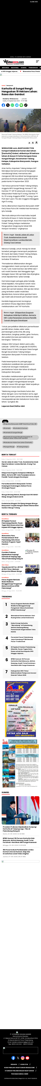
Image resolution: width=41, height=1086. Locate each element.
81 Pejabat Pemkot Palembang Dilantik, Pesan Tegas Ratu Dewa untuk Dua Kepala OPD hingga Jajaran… (13, 524)
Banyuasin (10, 85)
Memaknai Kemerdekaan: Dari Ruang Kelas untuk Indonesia (23, 617)
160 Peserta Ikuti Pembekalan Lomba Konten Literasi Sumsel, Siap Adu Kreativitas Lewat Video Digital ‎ (18, 852)
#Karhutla (6, 428)
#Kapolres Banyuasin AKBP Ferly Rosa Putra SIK (20, 424)
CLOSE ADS (34, 1)
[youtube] (27, 1059)
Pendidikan (33, 68)
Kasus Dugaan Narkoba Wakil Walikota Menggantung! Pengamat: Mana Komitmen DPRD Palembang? (12, 584)
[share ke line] (22, 106)
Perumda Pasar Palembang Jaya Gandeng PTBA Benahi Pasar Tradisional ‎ (22, 639)
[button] (29, 143)
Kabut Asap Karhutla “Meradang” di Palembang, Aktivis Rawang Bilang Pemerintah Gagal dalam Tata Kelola (23, 627)
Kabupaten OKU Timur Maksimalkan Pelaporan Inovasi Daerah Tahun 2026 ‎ (23, 673)
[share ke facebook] (4, 106)
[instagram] (23, 1059)
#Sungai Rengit (8, 447)
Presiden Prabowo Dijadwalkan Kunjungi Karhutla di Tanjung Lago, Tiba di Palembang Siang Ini (12, 555)
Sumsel (24, 68)
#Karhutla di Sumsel (20, 428)
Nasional (15, 68)
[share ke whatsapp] (13, 106)
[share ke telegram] (17, 106)
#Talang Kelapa (23, 447)
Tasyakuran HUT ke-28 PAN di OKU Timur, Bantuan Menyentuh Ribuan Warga (12, 569)
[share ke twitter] (8, 106)
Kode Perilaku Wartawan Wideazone (19, 1068)
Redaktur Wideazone (10, 99)
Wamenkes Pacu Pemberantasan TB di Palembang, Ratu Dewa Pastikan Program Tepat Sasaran (11, 540)
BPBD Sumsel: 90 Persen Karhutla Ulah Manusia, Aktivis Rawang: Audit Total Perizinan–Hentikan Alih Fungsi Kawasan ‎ (23, 662)
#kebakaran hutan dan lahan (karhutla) (17, 442)
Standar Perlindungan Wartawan (19, 1071)
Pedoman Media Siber (19, 1074)
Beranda (5, 68)
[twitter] (18, 1059)
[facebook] (13, 1059)
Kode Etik (24, 1064)
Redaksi (14, 1064)
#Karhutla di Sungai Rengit (12, 432)
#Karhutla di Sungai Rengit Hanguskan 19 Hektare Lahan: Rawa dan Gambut (17, 437)
